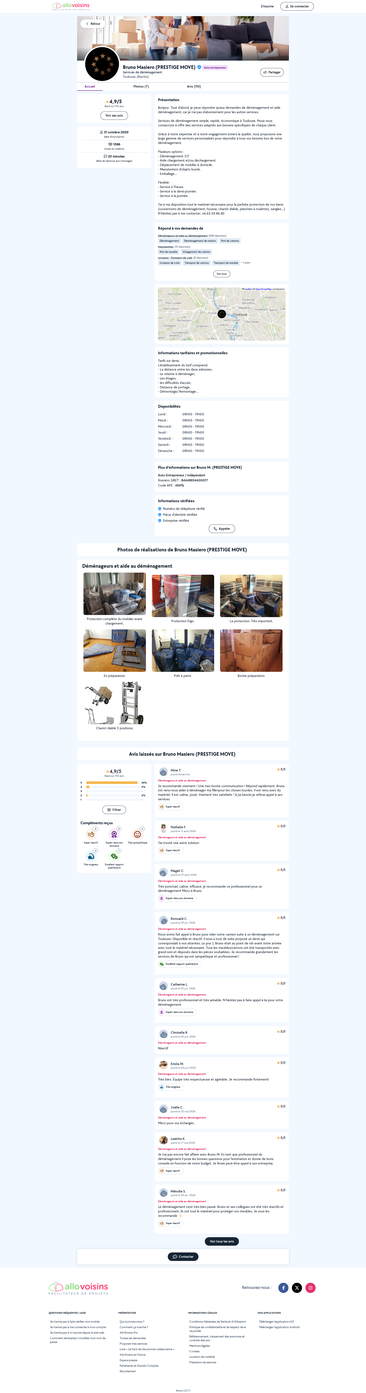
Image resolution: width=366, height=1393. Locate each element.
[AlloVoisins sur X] (297, 1288)
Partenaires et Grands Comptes (139, 1366)
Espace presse (128, 1360)
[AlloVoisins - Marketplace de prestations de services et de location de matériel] (70, 9)
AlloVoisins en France (133, 1355)
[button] (222, 314)
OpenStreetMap (263, 289)
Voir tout (222, 274)
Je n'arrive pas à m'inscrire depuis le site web (77, 1332)
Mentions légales (199, 1346)
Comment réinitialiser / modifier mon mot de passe (77, 1340)
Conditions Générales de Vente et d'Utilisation (217, 1321)
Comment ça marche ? (134, 1327)
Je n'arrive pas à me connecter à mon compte (78, 1327)
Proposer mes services (133, 1344)
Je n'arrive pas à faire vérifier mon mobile (75, 1321)
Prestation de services (202, 1362)
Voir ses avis (114, 115)
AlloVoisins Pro (129, 1332)
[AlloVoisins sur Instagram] (310, 1288)
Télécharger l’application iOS (276, 1321)
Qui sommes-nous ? (132, 1321)
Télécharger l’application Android (279, 1327)
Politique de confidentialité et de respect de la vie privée (217, 1329)
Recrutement (128, 1371)
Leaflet (248, 289)
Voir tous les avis (222, 1241)
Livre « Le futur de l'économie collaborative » (147, 1349)
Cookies (194, 1351)
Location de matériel (202, 1357)
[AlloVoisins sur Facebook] (283, 1288)
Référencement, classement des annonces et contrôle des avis (217, 1338)
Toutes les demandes (133, 1338)
